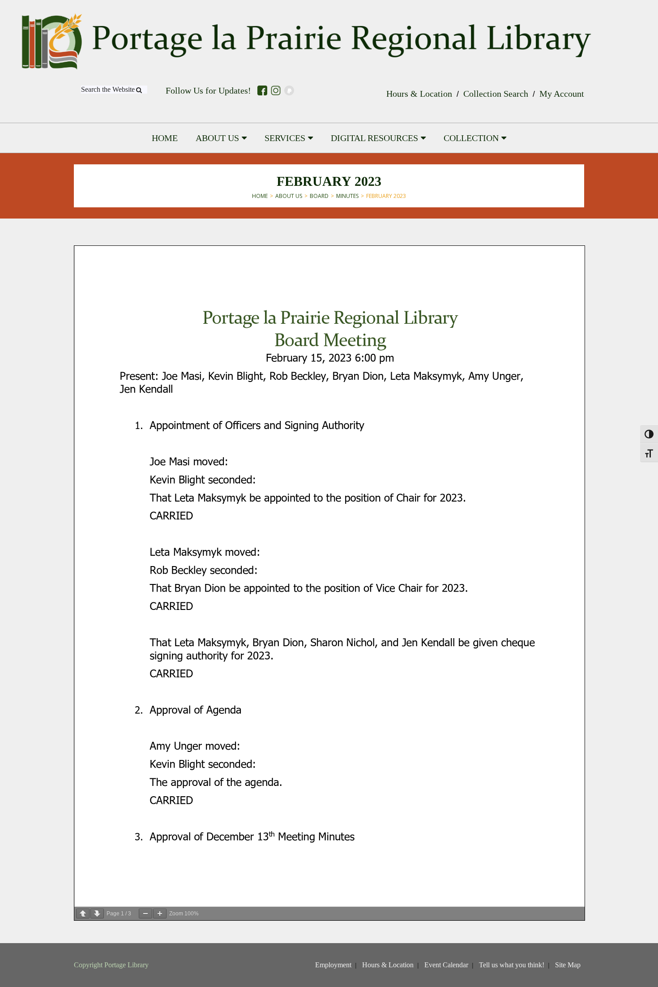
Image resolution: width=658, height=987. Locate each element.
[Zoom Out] (145, 913)
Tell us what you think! (511, 965)
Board (319, 196)
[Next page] (97, 913)
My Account (561, 94)
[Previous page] (83, 913)
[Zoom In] (160, 913)
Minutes (347, 196)
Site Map (568, 965)
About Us (288, 196)
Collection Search (495, 94)
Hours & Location (419, 94)
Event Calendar (446, 965)
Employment (333, 965)
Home (260, 196)
